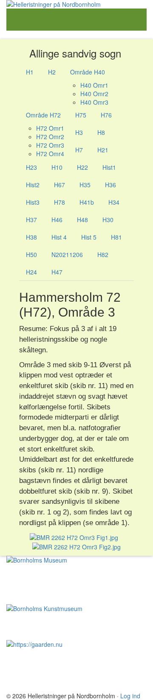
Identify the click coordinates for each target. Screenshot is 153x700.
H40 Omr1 (94, 85)
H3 (79, 132)
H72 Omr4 (50, 153)
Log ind (130, 695)
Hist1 (109, 167)
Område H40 (87, 72)
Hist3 (33, 202)
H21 (102, 150)
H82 (102, 254)
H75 (80, 115)
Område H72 (43, 115)
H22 (82, 167)
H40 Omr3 (94, 102)
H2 (52, 72)
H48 (82, 219)
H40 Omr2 (94, 93)
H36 (110, 184)
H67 (59, 184)
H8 (101, 132)
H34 (113, 202)
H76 (106, 115)
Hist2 (33, 184)
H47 (56, 272)
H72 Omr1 (50, 128)
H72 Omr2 (50, 136)
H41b (86, 202)
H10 (56, 167)
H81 (116, 237)
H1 (30, 72)
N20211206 (67, 254)
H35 (85, 184)
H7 (79, 150)
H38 (31, 237)
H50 (31, 254)
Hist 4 (59, 237)
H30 (107, 219)
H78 (59, 202)
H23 (31, 167)
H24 (31, 272)
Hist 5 (88, 237)
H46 (56, 219)
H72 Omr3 (50, 145)
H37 (31, 219)
